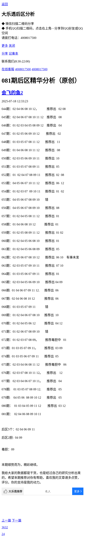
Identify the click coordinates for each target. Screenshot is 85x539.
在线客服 (8, 69)
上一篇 (6, 520)
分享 (5, 53)
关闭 (12, 45)
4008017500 (23, 69)
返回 (5, 4)
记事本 (13, 53)
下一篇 (16, 520)
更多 (5, 45)
